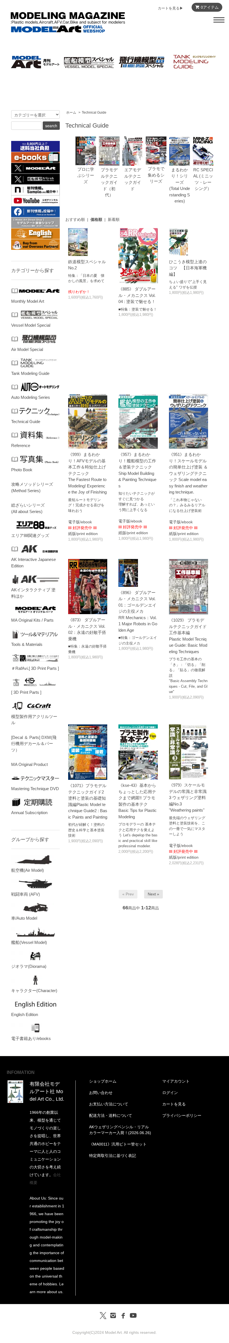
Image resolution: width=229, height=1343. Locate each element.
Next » (153, 894)
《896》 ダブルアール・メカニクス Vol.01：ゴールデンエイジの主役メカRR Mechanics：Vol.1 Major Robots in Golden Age (137, 611)
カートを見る (174, 1104)
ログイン (170, 1092)
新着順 (114, 219)
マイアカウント (176, 1081)
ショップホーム (102, 1081)
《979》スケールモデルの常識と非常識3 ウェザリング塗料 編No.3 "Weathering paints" (188, 797)
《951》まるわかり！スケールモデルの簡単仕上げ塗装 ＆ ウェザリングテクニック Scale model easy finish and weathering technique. (188, 473)
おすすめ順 (75, 219)
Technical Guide (94, 112)
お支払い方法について (108, 1104)
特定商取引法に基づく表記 (112, 1155)
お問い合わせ (101, 1092)
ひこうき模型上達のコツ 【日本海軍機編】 (188, 268)
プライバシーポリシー (181, 1115)
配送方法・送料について (110, 1115)
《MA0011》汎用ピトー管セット (118, 1144)
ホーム (71, 112)
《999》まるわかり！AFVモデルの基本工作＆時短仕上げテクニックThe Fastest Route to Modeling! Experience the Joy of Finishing (87, 473)
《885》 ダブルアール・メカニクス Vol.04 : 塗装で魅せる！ (137, 295)
